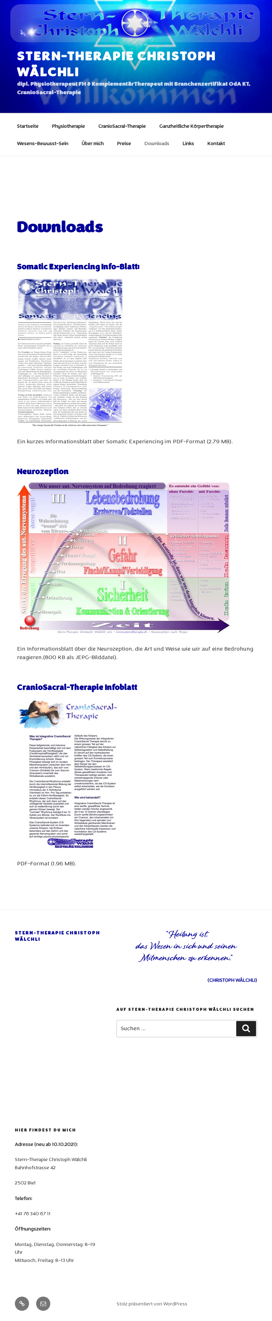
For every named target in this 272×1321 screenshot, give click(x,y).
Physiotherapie (68, 126)
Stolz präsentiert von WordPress (152, 1304)
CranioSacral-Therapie (122, 126)
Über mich (93, 143)
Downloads (156, 143)
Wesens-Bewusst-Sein (42, 143)
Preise (124, 143)
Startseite (28, 126)
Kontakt (216, 143)
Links (188, 143)
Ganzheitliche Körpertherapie (191, 126)
